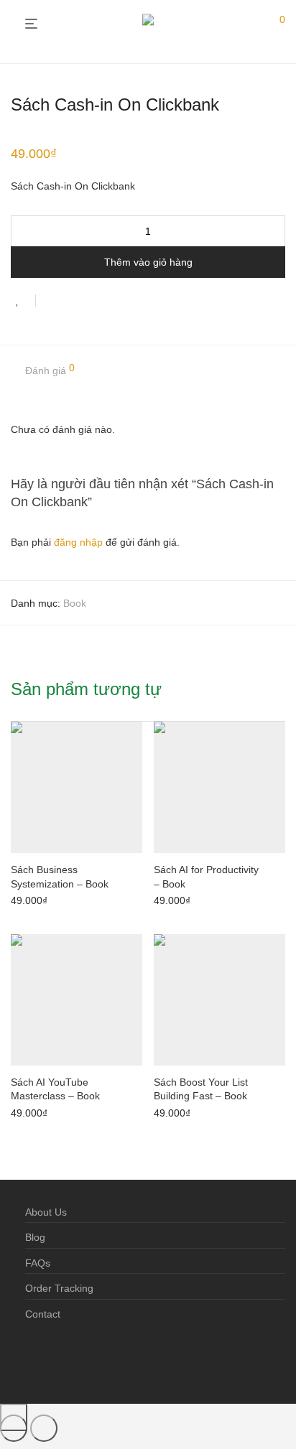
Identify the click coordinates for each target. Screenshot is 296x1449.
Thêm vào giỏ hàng (148, 262)
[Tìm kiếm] (252, 24)
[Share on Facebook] (52, 302)
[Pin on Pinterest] (93, 302)
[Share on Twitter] (73, 302)
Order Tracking (59, 1288)
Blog (35, 1237)
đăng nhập (78, 542)
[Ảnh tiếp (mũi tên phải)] (43, 1428)
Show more (32, 899)
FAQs (37, 1263)
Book (74, 603)
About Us (46, 1212)
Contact (42, 1314)
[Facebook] (30, 1359)
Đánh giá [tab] (50, 369)
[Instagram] (53, 1359)
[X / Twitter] (76, 1359)
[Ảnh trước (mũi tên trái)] (13, 1428)
